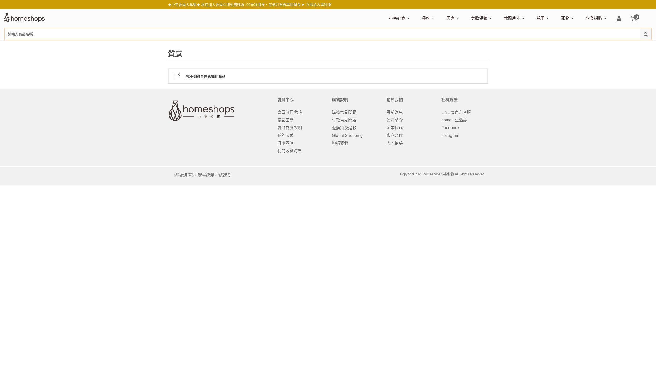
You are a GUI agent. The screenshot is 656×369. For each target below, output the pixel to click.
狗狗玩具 (619, 45)
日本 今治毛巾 (458, 45)
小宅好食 (397, 18)
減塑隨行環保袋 (517, 45)
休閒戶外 (512, 18)
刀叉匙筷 (531, 45)
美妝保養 (479, 18)
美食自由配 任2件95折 (403, 45)
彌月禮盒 (543, 45)
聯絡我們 (340, 143)
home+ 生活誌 (454, 120)
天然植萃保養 (482, 45)
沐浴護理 (595, 45)
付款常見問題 (344, 120)
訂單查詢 (285, 143)
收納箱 (554, 45)
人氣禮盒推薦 (433, 45)
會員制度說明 (289, 128)
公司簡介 (394, 120)
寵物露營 (568, 45)
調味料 (440, 45)
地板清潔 (504, 45)
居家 (450, 18)
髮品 (576, 45)
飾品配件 (562, 45)
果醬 (490, 45)
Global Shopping (347, 135)
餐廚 (426, 18)
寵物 (565, 18)
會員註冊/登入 (290, 112)
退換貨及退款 (344, 128)
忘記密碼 (285, 120)
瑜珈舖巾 (613, 45)
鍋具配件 (429, 194)
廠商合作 (394, 135)
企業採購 (594, 18)
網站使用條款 (184, 175)
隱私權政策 (206, 175)
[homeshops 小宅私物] (24, 17)
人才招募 (394, 143)
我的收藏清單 (289, 151)
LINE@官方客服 (456, 112)
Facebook (450, 128)
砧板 (476, 45)
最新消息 (394, 112)
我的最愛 (285, 135)
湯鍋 (425, 187)
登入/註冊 (619, 19)
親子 (541, 18)
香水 (525, 45)
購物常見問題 (344, 112)
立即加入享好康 (318, 4)
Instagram (450, 135)
